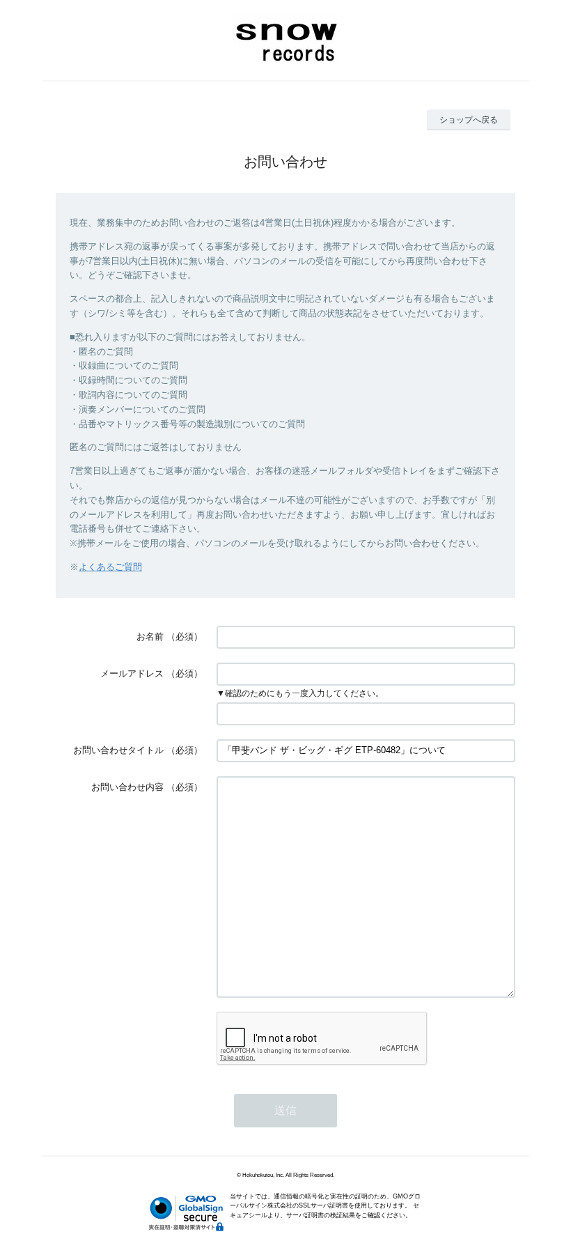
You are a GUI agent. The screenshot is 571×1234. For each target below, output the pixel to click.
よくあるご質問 (110, 567)
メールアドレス (132, 673)
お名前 (150, 636)
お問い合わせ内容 (127, 787)
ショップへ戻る (468, 120)
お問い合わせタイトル (118, 750)
